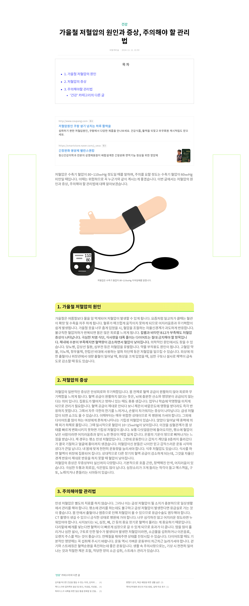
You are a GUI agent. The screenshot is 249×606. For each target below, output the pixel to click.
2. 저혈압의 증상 (75, 82)
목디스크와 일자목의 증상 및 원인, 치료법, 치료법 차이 (76, 587)
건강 (124, 25)
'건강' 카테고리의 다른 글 (87, 95)
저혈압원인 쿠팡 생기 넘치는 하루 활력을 (85, 126)
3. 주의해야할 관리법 (78, 89)
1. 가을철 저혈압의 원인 (80, 74)
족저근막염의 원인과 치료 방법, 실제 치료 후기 (145, 587)
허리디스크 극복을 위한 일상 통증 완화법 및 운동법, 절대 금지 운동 (76, 591)
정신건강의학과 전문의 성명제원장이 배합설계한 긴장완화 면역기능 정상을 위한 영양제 (108, 155)
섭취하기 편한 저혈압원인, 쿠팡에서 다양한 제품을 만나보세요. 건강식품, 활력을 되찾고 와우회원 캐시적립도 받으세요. (123, 132)
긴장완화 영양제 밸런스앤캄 (77, 151)
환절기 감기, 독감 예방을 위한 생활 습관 (143, 582)
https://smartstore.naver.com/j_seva (80, 146)
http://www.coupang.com (73, 121)
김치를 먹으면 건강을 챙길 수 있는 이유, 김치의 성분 (76, 582)
